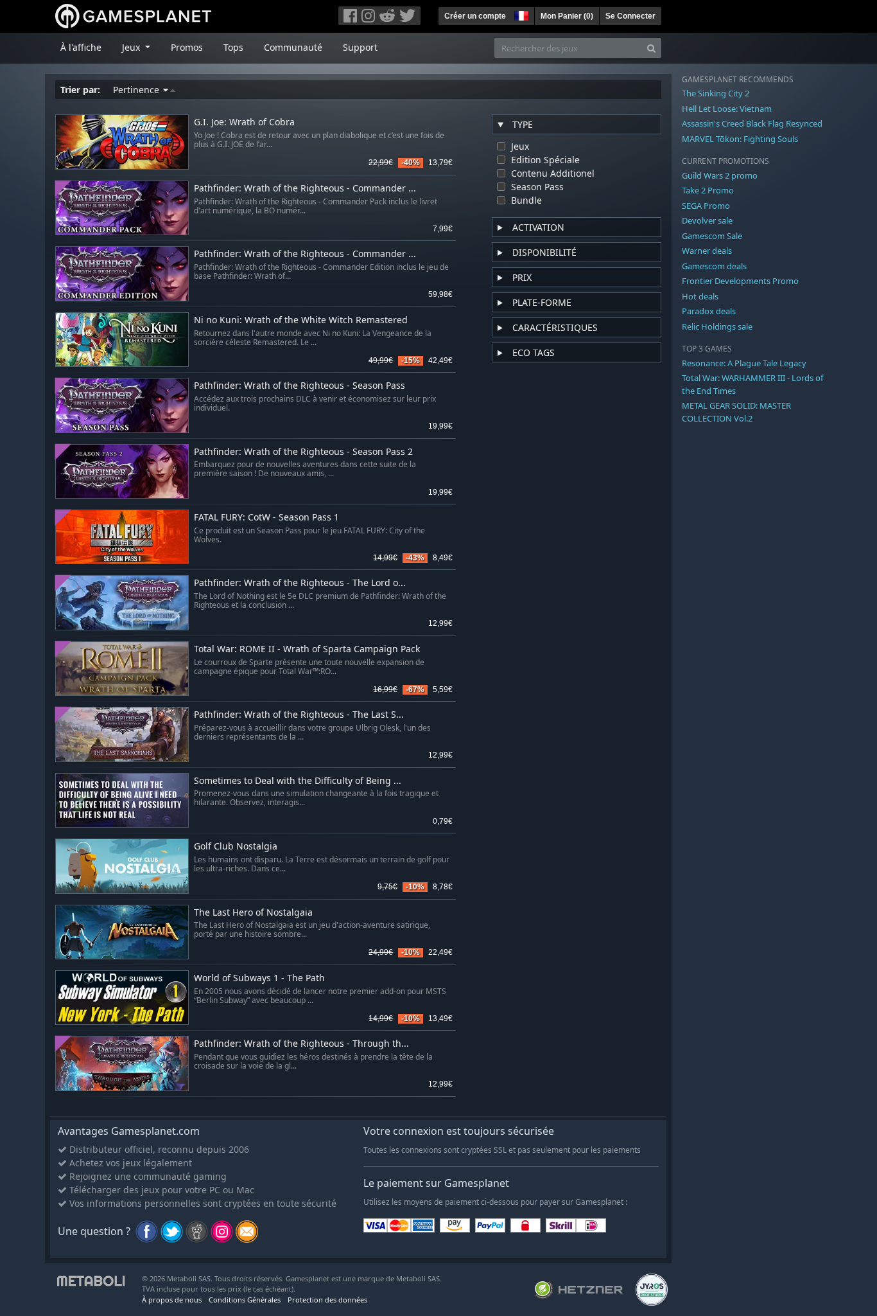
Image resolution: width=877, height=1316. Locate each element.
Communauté (293, 47)
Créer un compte (475, 16)
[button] (520, 14)
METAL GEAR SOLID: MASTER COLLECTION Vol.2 (736, 412)
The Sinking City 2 (715, 93)
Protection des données (327, 1299)
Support (360, 47)
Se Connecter (630, 16)
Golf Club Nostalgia (235, 846)
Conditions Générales (245, 1299)
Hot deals (700, 296)
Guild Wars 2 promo (720, 175)
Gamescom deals (714, 266)
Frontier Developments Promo (740, 281)
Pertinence (137, 90)
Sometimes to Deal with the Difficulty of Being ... (297, 781)
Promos (187, 47)
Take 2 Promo (708, 190)
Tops (233, 47)
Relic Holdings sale (717, 326)
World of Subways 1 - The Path (259, 978)
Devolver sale (707, 220)
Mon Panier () (567, 16)
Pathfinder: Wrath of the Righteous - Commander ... (305, 188)
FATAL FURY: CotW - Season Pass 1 (266, 517)
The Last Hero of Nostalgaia (253, 912)
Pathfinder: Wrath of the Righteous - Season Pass (299, 385)
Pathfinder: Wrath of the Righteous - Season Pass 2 (303, 452)
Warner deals (707, 250)
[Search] (651, 48)
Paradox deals (709, 311)
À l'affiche (80, 47)
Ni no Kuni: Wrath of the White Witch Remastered (301, 320)
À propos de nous (172, 1299)
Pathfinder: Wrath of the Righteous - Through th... (301, 1043)
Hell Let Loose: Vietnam (727, 108)
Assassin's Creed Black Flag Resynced (752, 123)
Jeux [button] (132, 47)
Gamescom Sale (712, 236)
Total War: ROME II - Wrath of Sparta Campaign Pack (307, 649)
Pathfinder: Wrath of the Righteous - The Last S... (299, 714)
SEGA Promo (706, 205)
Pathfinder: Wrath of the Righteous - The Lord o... (300, 583)
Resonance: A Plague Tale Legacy (744, 363)
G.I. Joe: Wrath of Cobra (244, 122)
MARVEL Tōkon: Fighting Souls (740, 139)
